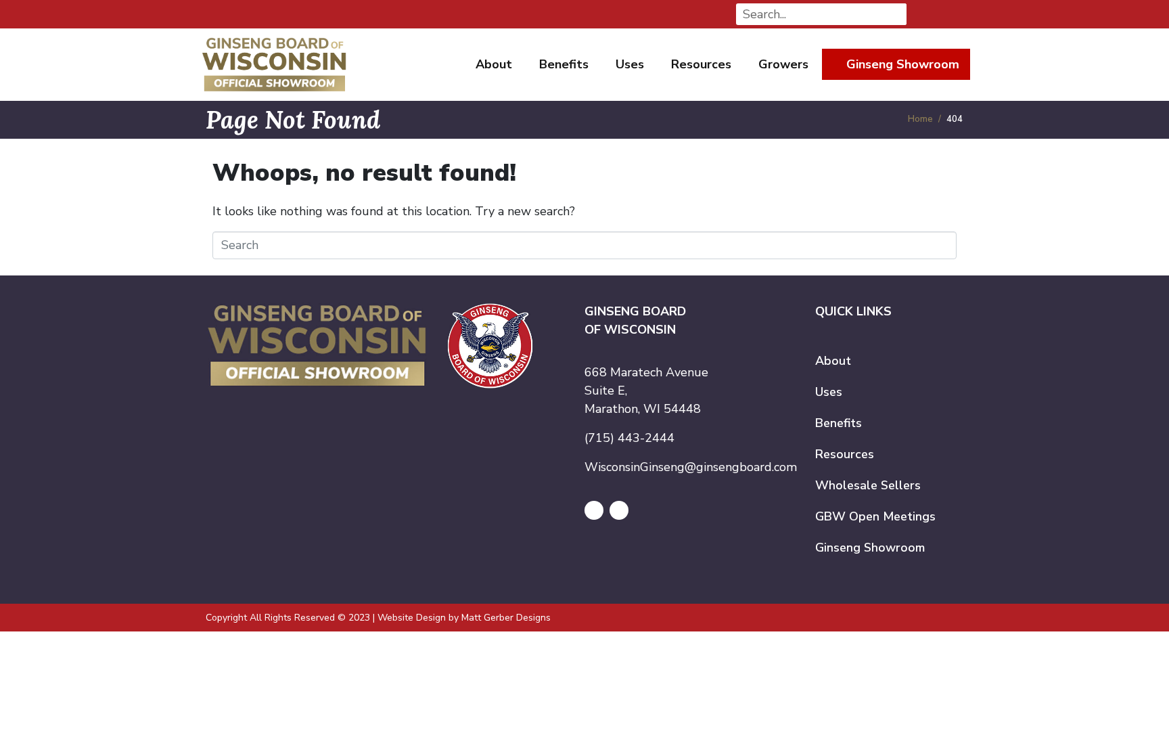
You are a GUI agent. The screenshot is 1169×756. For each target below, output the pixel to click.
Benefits (564, 64)
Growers (783, 64)
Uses (630, 64)
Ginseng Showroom (902, 64)
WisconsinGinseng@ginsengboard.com (690, 467)
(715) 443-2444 (629, 438)
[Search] (896, 14)
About (494, 64)
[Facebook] (593, 510)
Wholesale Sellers (868, 485)
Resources (701, 64)
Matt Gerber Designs (506, 617)
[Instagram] (619, 510)
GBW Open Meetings (875, 516)
